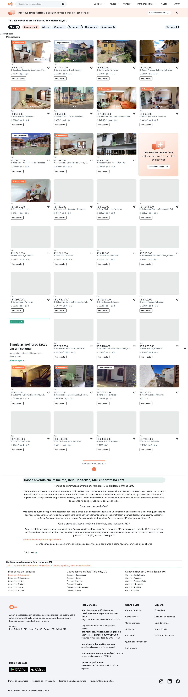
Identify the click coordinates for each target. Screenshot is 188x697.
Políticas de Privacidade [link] (43, 681)
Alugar (113, 4)
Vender (126, 4)
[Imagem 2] (75, 60)
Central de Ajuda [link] (133, 610)
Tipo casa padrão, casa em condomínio (71, 565)
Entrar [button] (177, 3)
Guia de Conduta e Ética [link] (102, 681)
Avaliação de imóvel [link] (164, 635)
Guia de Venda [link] (162, 623)
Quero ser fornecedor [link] (136, 641)
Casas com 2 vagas (16, 590)
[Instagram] (161, 682)
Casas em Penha (74, 590)
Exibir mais (29, 552)
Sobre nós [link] (130, 629)
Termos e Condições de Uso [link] (72, 681)
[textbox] (41, 4)
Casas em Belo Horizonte (25, 565)
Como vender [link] (132, 616)
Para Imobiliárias (145, 4)
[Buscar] (63, 4)
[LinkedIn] (170, 682)
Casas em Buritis (132, 590)
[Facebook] (178, 682)
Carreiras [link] (129, 635)
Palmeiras (45, 565)
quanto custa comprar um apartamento (42, 539)
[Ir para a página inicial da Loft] (11, 4)
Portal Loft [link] (160, 610)
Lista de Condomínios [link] (165, 616)
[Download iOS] (38, 670)
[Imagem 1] (73, 60)
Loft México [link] (131, 648)
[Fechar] (177, 13)
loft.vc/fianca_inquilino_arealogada (99, 631)
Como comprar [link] (132, 623)
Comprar (98, 4)
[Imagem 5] (37, 106)
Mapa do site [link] (161, 629)
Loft (8, 565)
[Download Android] (18, 670)
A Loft (164, 4)
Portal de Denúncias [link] (18, 681)
